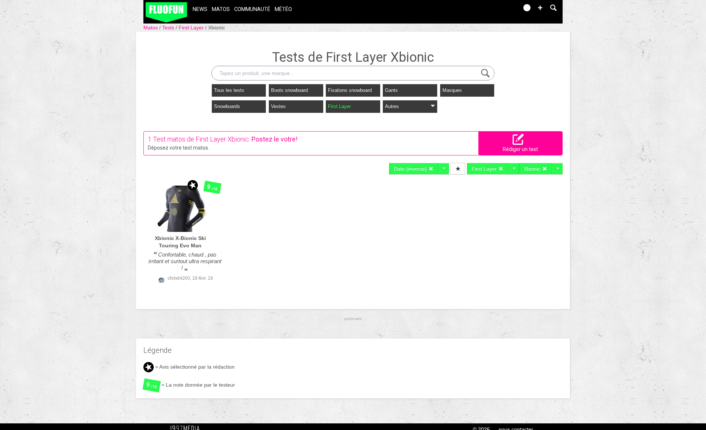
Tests (169, 28)
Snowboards (227, 106)
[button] (540, 8)
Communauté (252, 9)
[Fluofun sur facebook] (497, 10)
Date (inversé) (411, 169)
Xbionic (216, 28)
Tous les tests (229, 90)
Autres (392, 106)
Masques (452, 90)
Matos (221, 9)
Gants (391, 90)
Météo (283, 9)
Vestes (278, 106)
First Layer (192, 28)
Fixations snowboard (350, 90)
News (200, 9)
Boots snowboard (289, 90)
